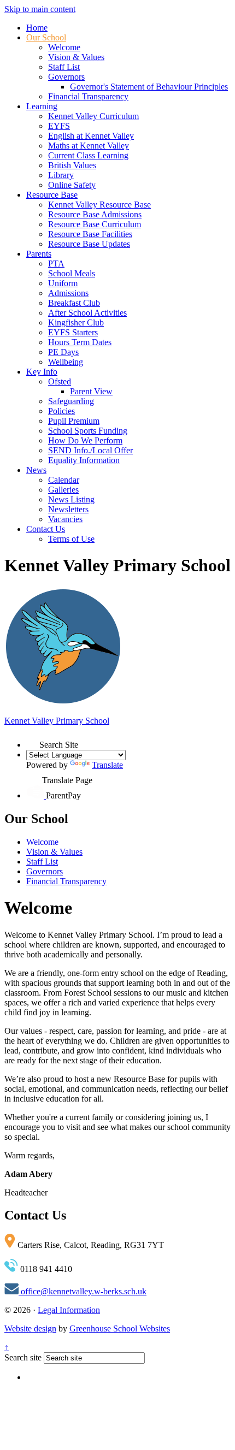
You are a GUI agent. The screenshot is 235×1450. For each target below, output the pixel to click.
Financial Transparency (88, 96)
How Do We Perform (85, 440)
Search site (23, 1357)
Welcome (64, 47)
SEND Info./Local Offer (90, 450)
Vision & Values (76, 57)
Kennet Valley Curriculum (93, 116)
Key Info (41, 371)
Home (37, 27)
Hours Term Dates (79, 342)
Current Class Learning (88, 155)
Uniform (63, 283)
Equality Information (84, 460)
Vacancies (65, 519)
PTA (56, 263)
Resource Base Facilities (90, 234)
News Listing (71, 499)
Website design (30, 1328)
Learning (41, 106)
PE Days (63, 352)
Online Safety (72, 185)
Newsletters (68, 509)
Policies (61, 411)
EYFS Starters (73, 332)
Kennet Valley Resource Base (99, 204)
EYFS (59, 126)
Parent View (91, 391)
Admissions (68, 293)
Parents (38, 253)
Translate (107, 765)
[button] (32, 741)
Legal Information (69, 1310)
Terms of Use (71, 538)
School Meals (71, 273)
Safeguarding (71, 401)
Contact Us (45, 529)
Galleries (63, 489)
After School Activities (87, 312)
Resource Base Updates (89, 243)
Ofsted (59, 381)
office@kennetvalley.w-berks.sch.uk (82, 1291)
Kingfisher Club (76, 322)
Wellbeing (65, 361)
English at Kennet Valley (91, 135)
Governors (66, 76)
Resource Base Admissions (95, 214)
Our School (46, 37)
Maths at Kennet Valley (88, 145)
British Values (72, 165)
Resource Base (52, 194)
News (36, 470)
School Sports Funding (87, 430)
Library (61, 175)
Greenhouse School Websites (119, 1328)
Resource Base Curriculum (94, 224)
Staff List (64, 67)
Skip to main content (39, 9)
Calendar (63, 479)
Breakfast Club (74, 302)
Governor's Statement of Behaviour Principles (149, 86)
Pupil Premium (73, 420)
